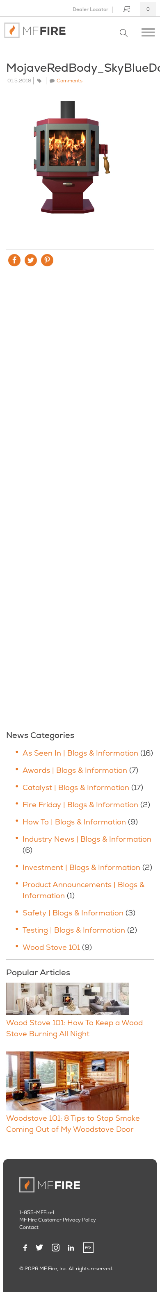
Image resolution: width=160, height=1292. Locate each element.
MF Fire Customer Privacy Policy (57, 1220)
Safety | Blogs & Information (73, 912)
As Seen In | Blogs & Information (80, 753)
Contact (29, 1227)
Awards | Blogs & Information (75, 770)
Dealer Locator (90, 9)
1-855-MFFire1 (37, 1212)
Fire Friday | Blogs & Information (80, 804)
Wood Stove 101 (51, 947)
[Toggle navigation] (148, 30)
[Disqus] (80, 388)
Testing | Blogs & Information (74, 930)
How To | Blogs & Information (74, 822)
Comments (69, 80)
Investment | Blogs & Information (81, 867)
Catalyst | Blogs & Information (76, 787)
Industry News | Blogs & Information (87, 839)
